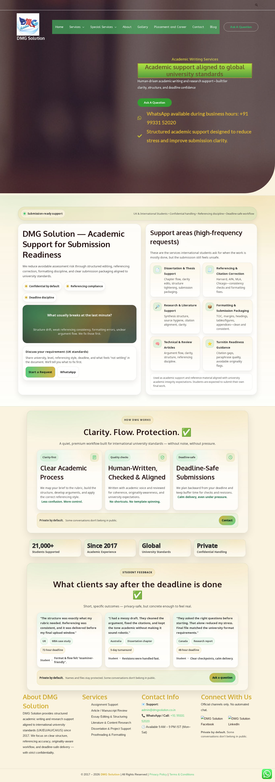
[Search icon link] (256, 5)
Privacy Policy (158, 774)
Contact (198, 27)
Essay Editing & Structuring (109, 716)
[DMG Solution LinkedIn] (240, 721)
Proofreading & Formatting (108, 734)
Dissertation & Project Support (111, 728)
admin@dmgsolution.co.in (159, 710)
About (127, 27)
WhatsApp (68, 372)
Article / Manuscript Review (109, 710)
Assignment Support (104, 704)
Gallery (143, 27)
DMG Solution (31, 38)
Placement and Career (170, 27)
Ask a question (222, 677)
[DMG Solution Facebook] (213, 721)
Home (59, 27)
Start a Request (40, 372)
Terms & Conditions (181, 774)
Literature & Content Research (111, 722)
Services (75, 27)
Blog (213, 27)
